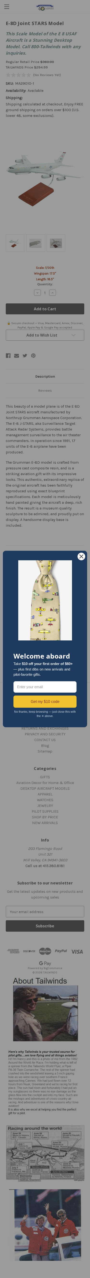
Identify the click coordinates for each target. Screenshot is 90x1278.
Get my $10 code (45, 702)
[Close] (81, 556)
